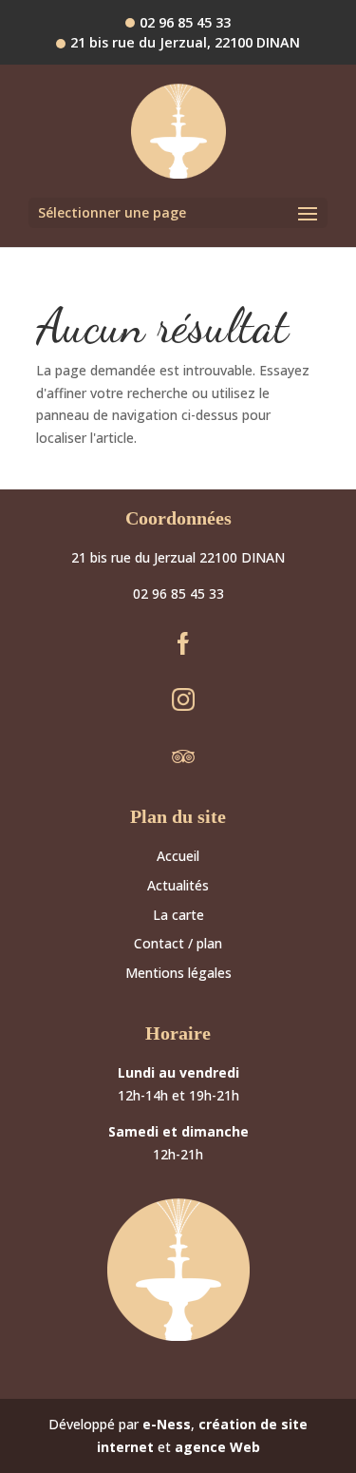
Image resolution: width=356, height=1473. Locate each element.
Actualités (178, 885)
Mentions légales (178, 973)
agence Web (217, 1447)
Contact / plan (178, 943)
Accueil (178, 856)
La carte (178, 915)
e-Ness (166, 1424)
